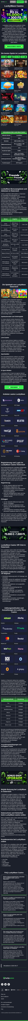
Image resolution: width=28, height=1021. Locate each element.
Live (10, 56)
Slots (23, 56)
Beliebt (3, 56)
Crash (16, 56)
